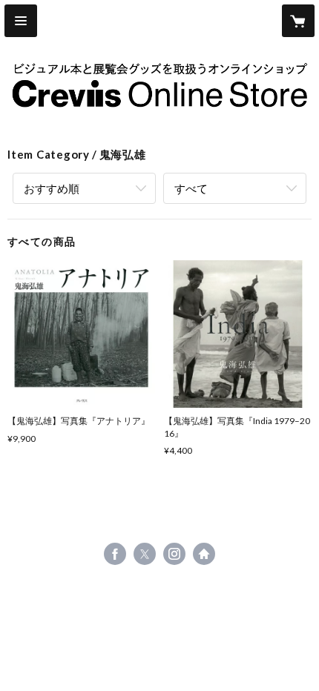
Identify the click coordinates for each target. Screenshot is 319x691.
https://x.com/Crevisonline (145, 554)
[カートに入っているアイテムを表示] (298, 20)
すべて (191, 188)
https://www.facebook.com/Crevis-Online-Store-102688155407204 (115, 554)
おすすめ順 (51, 188)
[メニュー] (20, 20)
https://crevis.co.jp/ (204, 554)
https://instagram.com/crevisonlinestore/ (174, 554)
